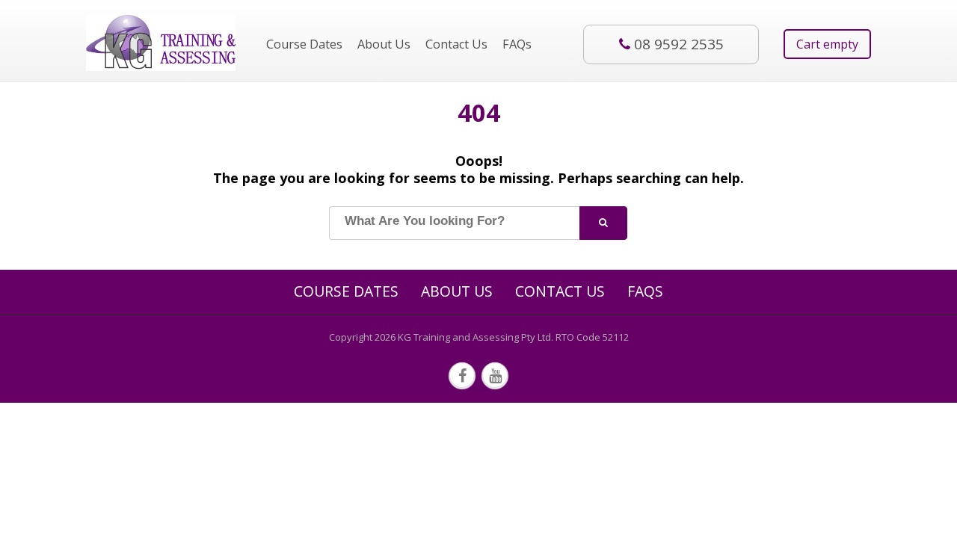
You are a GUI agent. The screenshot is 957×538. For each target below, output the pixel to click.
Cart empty (827, 44)
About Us (383, 44)
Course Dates (304, 44)
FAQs (517, 44)
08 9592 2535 (679, 44)
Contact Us (456, 44)
